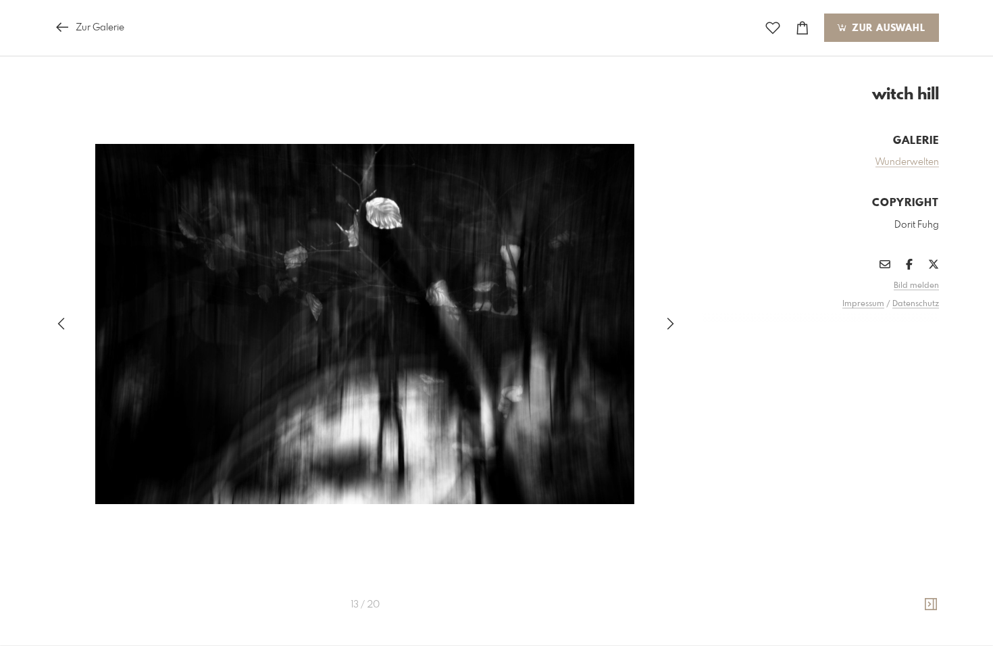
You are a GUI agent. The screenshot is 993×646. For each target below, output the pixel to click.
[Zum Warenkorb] (802, 28)
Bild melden (916, 286)
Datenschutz (915, 304)
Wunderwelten (907, 162)
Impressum (863, 304)
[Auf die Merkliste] (773, 28)
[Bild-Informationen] (931, 604)
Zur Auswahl (886, 28)
